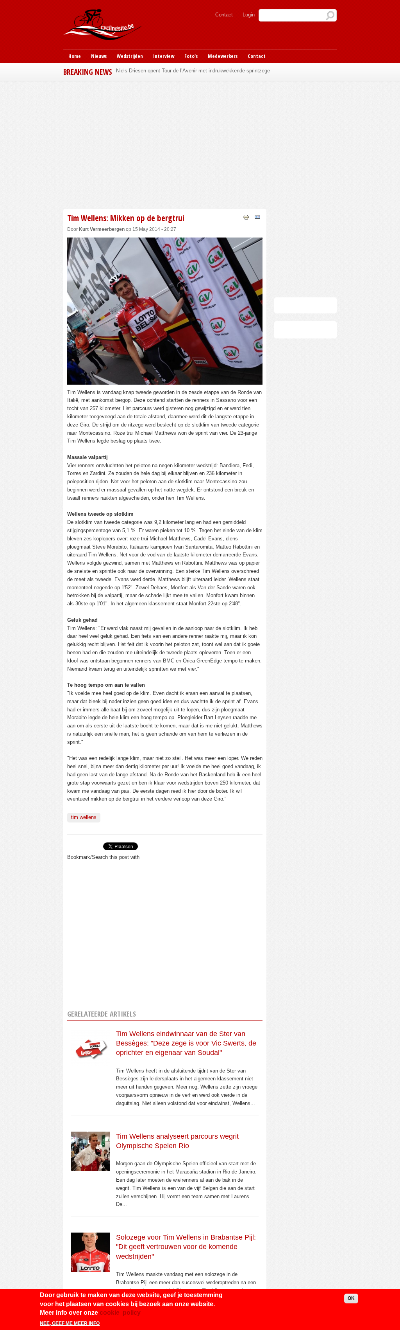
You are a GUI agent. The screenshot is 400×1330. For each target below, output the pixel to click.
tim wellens (83, 817)
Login (249, 14)
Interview (163, 55)
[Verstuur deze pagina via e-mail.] (257, 217)
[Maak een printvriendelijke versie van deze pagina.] (246, 217)
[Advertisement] (200, 144)
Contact (224, 14)
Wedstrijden (130, 55)
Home (74, 55)
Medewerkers (223, 55)
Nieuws (99, 55)
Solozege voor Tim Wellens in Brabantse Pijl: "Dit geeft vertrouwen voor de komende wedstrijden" (186, 1246)
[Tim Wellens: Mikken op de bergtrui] (164, 380)
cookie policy (120, 1312)
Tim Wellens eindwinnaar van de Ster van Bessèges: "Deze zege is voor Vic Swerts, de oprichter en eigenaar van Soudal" (186, 1043)
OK (351, 1298)
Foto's (191, 55)
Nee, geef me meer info (70, 1323)
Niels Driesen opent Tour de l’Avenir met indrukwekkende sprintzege (193, 71)
